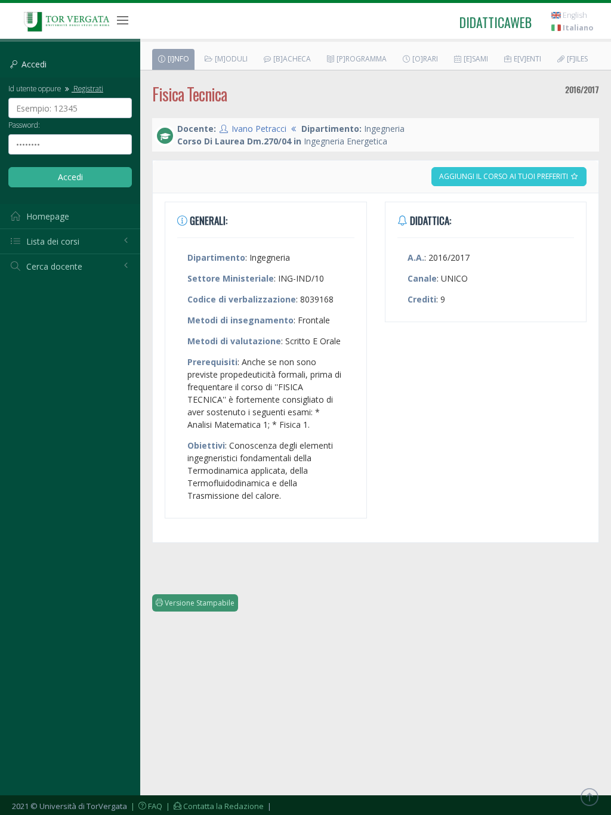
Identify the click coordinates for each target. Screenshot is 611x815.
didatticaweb (495, 22)
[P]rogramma (361, 59)
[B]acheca (291, 59)
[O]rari (424, 59)
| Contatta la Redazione (214, 806)
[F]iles (576, 59)
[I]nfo (177, 59)
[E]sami (475, 59)
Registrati (87, 88)
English (574, 15)
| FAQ (145, 806)
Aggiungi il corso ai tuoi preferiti (504, 176)
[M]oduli (230, 59)
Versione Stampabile (198, 603)
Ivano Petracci (259, 128)
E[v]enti (526, 59)
